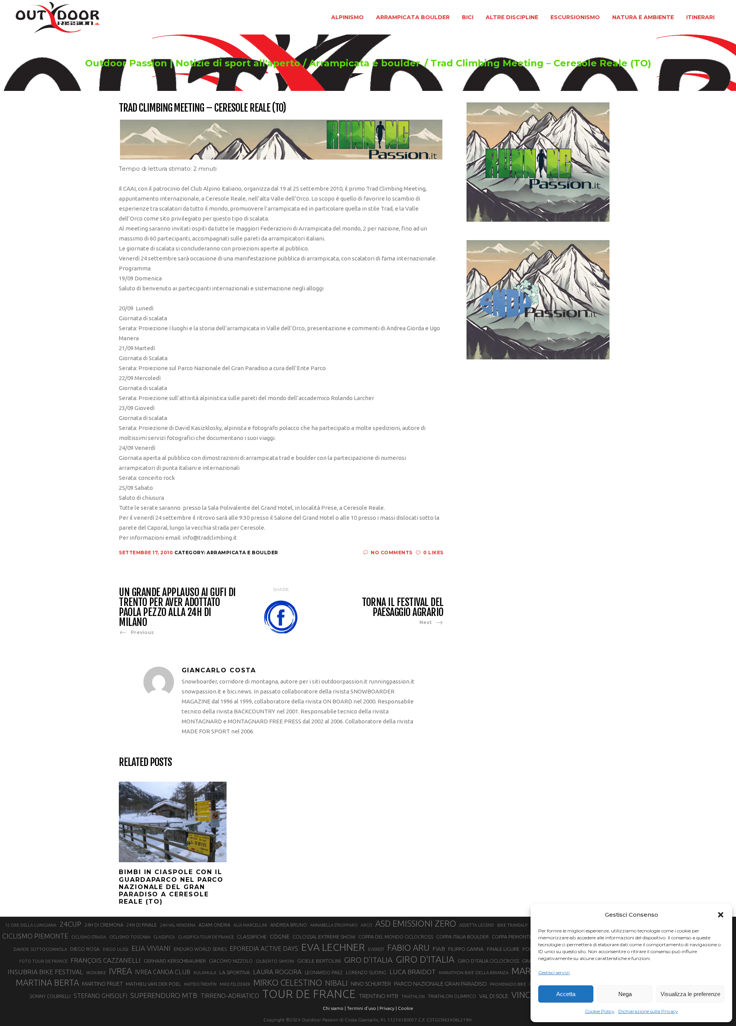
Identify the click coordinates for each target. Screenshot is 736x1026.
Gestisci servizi (554, 972)
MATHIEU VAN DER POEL (153, 984)
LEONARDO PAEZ (324, 972)
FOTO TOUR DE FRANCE (43, 961)
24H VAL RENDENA (178, 925)
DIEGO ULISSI (115, 949)
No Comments (391, 552)
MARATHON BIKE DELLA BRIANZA (473, 972)
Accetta (565, 994)
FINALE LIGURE (503, 949)
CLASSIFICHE (252, 937)
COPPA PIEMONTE (512, 936)
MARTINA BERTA (47, 982)
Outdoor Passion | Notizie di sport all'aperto (192, 63)
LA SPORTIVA (234, 972)
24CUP (70, 924)
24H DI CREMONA (103, 924)
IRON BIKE (96, 972)
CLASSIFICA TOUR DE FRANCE (206, 937)
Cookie (405, 1008)
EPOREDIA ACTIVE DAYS (264, 948)
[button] (720, 915)
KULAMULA (205, 972)
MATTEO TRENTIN (200, 984)
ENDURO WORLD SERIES (200, 949)
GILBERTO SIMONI (275, 960)
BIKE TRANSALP (512, 925)
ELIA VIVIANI (151, 948)
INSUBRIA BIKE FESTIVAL (45, 971)
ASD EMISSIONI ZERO (415, 923)
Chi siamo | (334, 1008)
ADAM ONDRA (214, 924)
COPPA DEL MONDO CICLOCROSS (395, 936)
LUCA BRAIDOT (412, 971)
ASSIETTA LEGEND (476, 925)
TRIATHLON (413, 996)
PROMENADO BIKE (508, 984)
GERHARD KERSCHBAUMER (175, 961)
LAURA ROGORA (277, 971)
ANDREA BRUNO (288, 924)
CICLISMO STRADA (88, 937)
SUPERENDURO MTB (163, 995)
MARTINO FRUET (102, 983)
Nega (625, 994)
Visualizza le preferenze (690, 994)
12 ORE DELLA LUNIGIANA (30, 925)
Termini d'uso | (362, 1008)
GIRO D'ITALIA (368, 959)
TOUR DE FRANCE (309, 994)
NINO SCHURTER (371, 983)
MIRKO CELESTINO (287, 982)
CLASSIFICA (164, 937)
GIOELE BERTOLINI (319, 961)
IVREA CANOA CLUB (163, 971)
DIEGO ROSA (85, 949)
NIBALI (336, 983)
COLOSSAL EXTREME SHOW (323, 936)
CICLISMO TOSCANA (129, 936)
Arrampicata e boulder (364, 63)
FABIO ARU (408, 947)
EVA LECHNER (333, 947)
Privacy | (388, 1008)
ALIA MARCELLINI (250, 925)
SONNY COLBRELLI (50, 996)
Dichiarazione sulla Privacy (648, 1011)
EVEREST (376, 949)
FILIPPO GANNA (466, 949)
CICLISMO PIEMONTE (35, 936)
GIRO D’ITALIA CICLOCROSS (488, 960)
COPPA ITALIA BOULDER (462, 936)
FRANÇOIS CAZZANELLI (106, 960)
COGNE (279, 936)
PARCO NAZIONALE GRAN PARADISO (440, 983)
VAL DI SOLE (493, 996)
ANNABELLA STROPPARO (334, 925)
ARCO (366, 925)
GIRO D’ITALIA (425, 959)
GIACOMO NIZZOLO (231, 960)
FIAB (438, 948)
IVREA (120, 971)
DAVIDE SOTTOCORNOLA (40, 949)
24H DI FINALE (142, 924)
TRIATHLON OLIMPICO (452, 996)
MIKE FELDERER (235, 984)
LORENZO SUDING (366, 972)
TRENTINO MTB (378, 996)
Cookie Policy (599, 1011)
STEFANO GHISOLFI (100, 995)
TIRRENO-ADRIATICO (229, 995)
